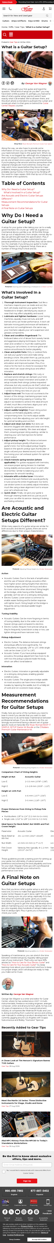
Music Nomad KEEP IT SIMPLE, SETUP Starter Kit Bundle (26, 726)
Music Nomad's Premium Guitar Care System (37, 144)
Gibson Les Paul (47, 287)
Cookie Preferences (15, 1235)
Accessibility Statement (43, 1219)
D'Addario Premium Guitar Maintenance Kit (25, 728)
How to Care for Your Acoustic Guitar (19, 965)
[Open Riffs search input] (5, 35)
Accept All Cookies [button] (39, 1239)
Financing (33, 1205)
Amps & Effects (18, 21)
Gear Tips (19, 27)
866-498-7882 (14, 1190)
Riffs (11, 27)
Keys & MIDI (33, 21)
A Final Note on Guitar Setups (17, 208)
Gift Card (5, 1205)
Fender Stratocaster (46, 569)
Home (4, 27)
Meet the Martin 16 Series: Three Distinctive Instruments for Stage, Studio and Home (24, 1101)
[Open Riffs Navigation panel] (11, 35)
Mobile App (48, 1205)
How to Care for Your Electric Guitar (28, 962)
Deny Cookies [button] (14, 1239)
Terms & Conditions (18, 1219)
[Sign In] (44, 9)
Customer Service (20, 1205)
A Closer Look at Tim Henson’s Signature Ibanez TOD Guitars (26, 1061)
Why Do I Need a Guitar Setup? (18, 189)
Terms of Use (7, 1219)
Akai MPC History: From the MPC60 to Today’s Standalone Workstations (24, 1141)
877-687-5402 (40, 1190)
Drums (45, 21)
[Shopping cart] (50, 9)
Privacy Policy (27, 1226)
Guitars (5, 21)
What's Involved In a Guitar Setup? (22, 192)
